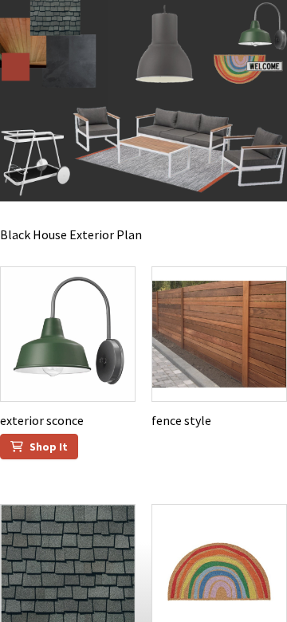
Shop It (48, 446)
